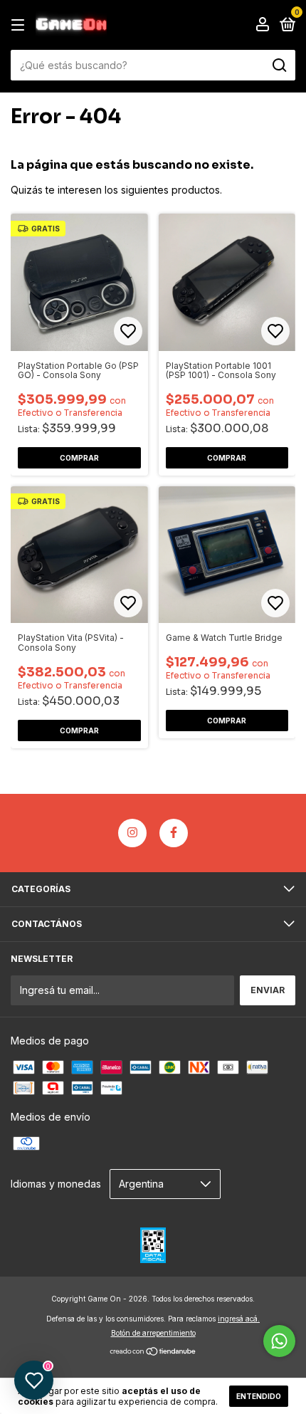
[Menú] (20, 25)
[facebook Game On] (173, 833)
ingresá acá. (239, 1318)
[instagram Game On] (132, 833)
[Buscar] (278, 65)
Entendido (258, 1396)
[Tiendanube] (153, 1352)
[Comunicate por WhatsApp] (279, 1341)
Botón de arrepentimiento (153, 1333)
